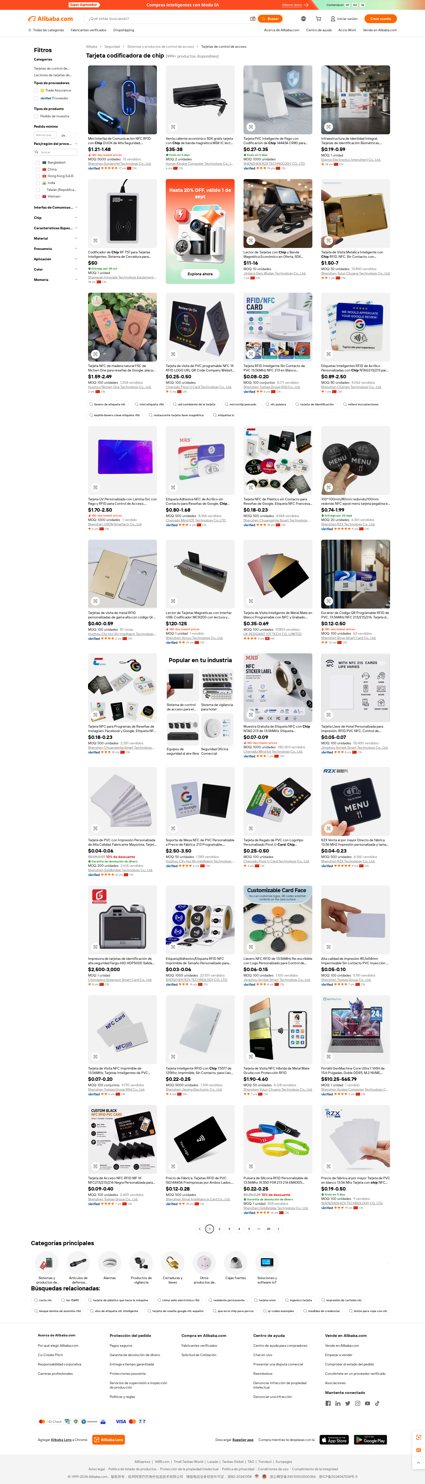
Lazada (212, 1462)
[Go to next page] (278, 1228)
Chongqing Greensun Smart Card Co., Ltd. (120, 980)
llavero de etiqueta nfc (109, 404)
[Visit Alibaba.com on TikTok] (377, 1403)
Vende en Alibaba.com (342, 1345)
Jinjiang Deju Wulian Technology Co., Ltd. (274, 273)
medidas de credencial (324, 1311)
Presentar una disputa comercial (278, 1364)
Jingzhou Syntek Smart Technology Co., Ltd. (354, 748)
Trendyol (265, 1462)
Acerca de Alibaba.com (56, 1335)
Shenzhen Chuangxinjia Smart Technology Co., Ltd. (277, 520)
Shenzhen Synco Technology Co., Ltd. (194, 638)
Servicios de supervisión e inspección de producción (138, 1385)
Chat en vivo (262, 1355)
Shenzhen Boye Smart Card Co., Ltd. (348, 638)
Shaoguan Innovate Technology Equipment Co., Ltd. (122, 277)
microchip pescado (243, 404)
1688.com (161, 1462)
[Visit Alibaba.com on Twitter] (348, 1403)
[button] (253, 19)
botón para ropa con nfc (370, 1311)
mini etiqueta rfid (152, 404)
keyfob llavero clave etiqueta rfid (116, 415)
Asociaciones (335, 1383)
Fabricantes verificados (199, 1345)
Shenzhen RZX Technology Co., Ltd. (348, 524)
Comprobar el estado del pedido (349, 1364)
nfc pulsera (278, 404)
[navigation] (55, 638)
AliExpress (142, 1462)
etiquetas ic (226, 415)
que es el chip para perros (236, 1311)
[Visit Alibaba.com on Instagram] (358, 1403)
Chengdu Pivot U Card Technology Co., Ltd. (199, 387)
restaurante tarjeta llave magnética (179, 415)
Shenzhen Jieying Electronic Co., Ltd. (194, 1089)
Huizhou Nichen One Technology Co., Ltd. (119, 387)
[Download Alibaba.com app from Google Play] (370, 1440)
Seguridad (112, 46)
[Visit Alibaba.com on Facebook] (328, 1403)
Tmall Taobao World (188, 1462)
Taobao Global (232, 1462)
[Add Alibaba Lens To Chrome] (108, 1440)
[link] (418, 1437)
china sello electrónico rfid (180, 1300)
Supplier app (243, 1440)
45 (268, 1229)
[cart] (319, 19)
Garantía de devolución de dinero (135, 1355)
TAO (251, 1462)
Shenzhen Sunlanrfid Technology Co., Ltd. (119, 164)
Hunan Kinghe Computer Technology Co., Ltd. (200, 164)
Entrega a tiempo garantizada (132, 1364)
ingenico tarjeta (301, 1300)
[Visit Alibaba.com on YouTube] (367, 1403)
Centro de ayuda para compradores (280, 1345)
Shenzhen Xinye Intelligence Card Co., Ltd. (198, 1199)
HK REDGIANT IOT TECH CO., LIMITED (272, 634)
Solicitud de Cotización (199, 1355)
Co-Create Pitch (50, 1355)
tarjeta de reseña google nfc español (177, 1311)
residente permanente (229, 1300)
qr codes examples (281, 1311)
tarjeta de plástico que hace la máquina (120, 1300)
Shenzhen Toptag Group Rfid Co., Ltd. (271, 387)
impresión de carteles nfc (344, 1300)
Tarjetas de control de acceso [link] (223, 46)
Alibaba (91, 46)
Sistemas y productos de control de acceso (160, 46)
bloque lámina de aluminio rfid (60, 1311)
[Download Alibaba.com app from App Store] (334, 1440)
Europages (284, 1462)
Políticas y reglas (122, 1397)
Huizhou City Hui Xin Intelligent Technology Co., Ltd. (122, 634)
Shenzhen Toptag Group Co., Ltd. (346, 980)
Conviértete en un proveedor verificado (355, 1374)
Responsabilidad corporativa (59, 1364)
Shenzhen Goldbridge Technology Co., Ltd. (120, 870)
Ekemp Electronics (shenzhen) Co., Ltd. (351, 160)
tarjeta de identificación (317, 404)
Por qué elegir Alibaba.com (58, 1345)
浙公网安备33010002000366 (293, 1477)
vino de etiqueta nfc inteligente (116, 1311)
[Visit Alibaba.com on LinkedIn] (338, 1403)
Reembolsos (263, 1374)
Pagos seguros (121, 1345)
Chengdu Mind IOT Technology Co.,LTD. (196, 520)
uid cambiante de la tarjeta (196, 404)
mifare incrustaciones (363, 404)
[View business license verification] (257, 1476)
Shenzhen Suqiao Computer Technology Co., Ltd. (355, 1089)
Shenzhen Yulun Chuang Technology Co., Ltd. (355, 273)
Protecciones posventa (128, 1374)
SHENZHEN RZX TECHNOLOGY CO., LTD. (274, 164)
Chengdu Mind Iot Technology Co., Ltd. (273, 751)
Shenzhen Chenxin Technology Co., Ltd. (351, 387)
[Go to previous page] (199, 1228)
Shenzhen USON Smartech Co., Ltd (114, 524)
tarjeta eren (267, 1300)
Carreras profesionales (55, 1374)
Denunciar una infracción (272, 1397)
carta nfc (45, 1300)
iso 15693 (72, 1300)
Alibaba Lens (61, 1440)
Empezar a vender (338, 1355)
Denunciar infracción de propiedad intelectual (279, 1385)
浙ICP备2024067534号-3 (338, 1477)
